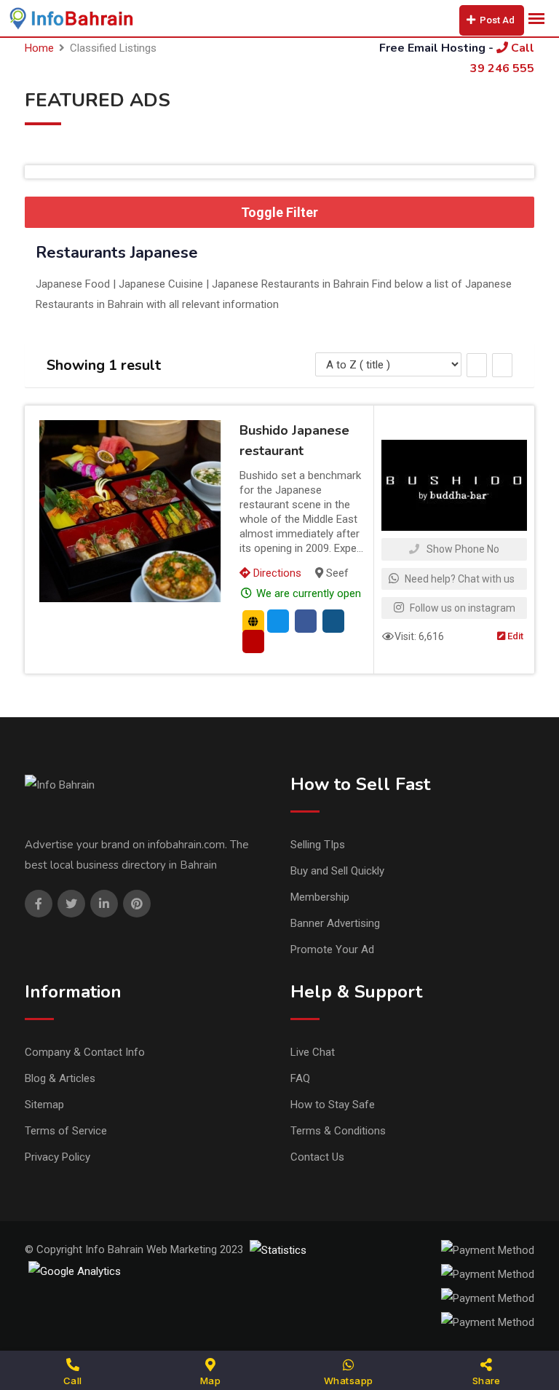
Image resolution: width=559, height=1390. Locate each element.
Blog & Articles (60, 1078)
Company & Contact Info (85, 1052)
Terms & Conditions (338, 1130)
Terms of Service (66, 1130)
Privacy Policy (57, 1157)
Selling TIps (317, 844)
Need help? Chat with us (459, 579)
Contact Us (317, 1157)
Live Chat (312, 1052)
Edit (514, 636)
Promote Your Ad (332, 949)
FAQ (300, 1078)
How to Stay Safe (332, 1104)
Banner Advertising (335, 923)
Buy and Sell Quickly (337, 870)
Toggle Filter (279, 212)
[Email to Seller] (278, 621)
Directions (275, 573)
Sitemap (44, 1104)
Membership (319, 897)
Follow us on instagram (461, 608)
